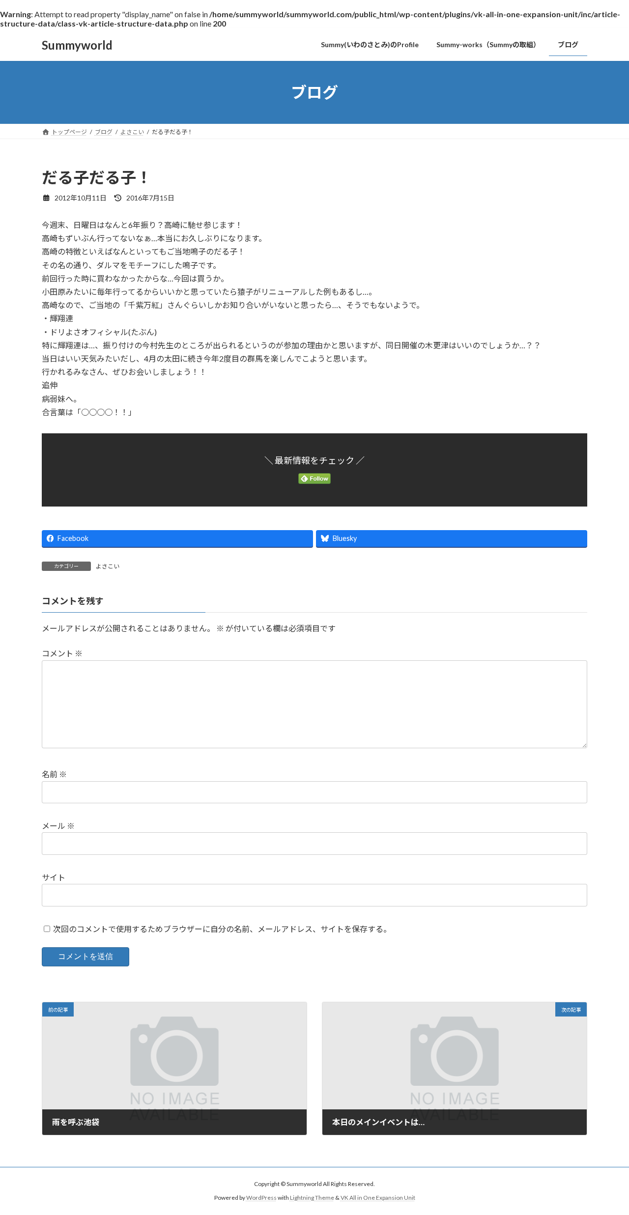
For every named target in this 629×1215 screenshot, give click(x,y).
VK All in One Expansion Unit (378, 1198)
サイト (53, 877)
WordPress (261, 1198)
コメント (62, 653)
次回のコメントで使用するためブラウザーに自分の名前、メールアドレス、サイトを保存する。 (222, 928)
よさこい (107, 566)
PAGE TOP (605, 1169)
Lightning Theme (312, 1198)
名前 (54, 774)
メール (58, 825)
